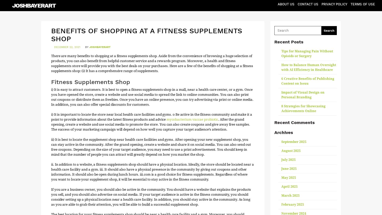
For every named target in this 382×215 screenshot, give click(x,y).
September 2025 (293, 142)
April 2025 (289, 187)
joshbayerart (100, 47)
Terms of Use (363, 4)
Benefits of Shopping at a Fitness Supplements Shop (146, 35)
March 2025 (290, 195)
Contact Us (308, 4)
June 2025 (289, 169)
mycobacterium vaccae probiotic (192, 119)
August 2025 (291, 151)
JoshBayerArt (34, 5)
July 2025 (288, 160)
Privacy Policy (334, 4)
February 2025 (292, 204)
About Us (286, 4)
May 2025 (288, 178)
